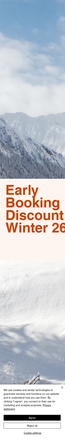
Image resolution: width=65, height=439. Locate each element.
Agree (32, 418)
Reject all (32, 425)
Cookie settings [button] (32, 433)
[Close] (60, 389)
